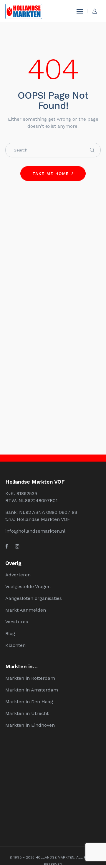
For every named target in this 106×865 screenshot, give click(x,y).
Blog (10, 633)
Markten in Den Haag (29, 701)
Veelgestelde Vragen (28, 586)
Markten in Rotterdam (30, 678)
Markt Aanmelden (25, 610)
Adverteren (18, 575)
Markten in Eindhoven (30, 725)
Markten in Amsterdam (31, 690)
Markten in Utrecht (27, 713)
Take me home (50, 173)
